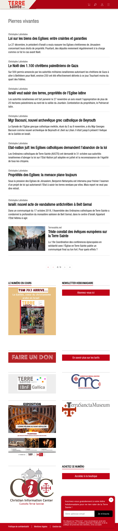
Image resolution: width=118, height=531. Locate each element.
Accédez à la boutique (86, 476)
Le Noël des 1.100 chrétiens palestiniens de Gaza (43, 65)
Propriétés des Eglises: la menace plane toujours (42, 175)
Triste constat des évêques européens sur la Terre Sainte (77, 233)
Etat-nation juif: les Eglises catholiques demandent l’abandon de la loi (57, 147)
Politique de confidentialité (18, 526)
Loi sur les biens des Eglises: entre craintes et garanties (47, 38)
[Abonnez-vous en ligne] (88, 4)
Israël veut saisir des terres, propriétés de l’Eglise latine (47, 93)
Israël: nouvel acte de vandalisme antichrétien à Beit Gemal (50, 204)
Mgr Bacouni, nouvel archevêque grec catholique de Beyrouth (52, 120)
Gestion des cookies (60, 526)
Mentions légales (40, 526)
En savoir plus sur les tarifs (86, 357)
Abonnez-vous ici (85, 292)
